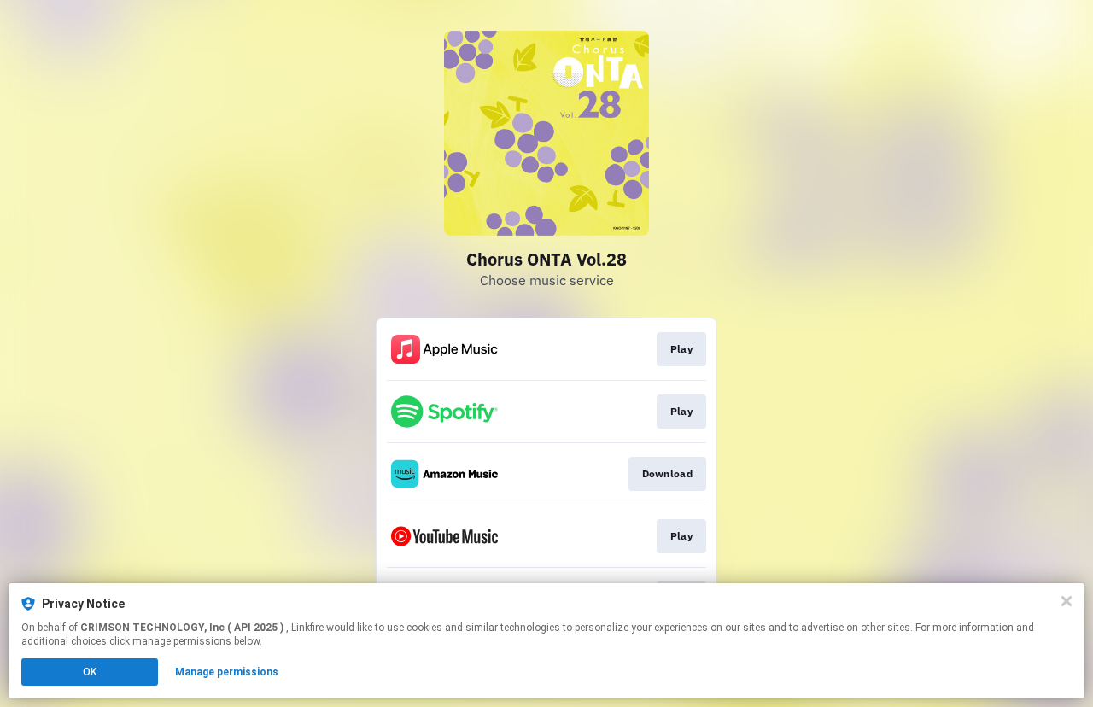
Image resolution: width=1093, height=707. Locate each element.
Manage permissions (226, 672)
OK (89, 672)
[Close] (1066, 601)
